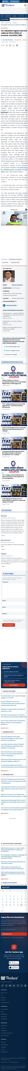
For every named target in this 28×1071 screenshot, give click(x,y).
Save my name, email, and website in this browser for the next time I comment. (14, 620)
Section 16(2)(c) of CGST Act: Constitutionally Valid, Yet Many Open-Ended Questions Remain (13, 703)
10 (2, 899)
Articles (15, 22)
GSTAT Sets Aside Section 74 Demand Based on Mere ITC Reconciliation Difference (13, 722)
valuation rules (15, 262)
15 (21, 899)
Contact (3, 1049)
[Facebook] (2, 985)
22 (21, 902)
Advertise (3, 1047)
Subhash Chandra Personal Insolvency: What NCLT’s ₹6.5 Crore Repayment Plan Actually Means (13, 781)
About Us (3, 1042)
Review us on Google (11, 354)
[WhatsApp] (21, 985)
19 (10, 902)
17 (2, 902)
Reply (3, 535)
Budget (14, 16)
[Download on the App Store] (14, 967)
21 (17, 902)
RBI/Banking (4, 1014)
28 (17, 905)
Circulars (3, 1028)
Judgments (4, 1030)
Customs (3, 997)
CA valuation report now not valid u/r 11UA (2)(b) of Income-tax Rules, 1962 (14, 33)
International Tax (5, 1002)
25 (15, 301)
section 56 (5, 262)
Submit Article (4, 1044)
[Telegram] (25, 985)
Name (4, 600)
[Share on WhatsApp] (13, 45)
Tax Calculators (5, 1035)
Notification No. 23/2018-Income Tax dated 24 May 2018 (14, 170)
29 (21, 905)
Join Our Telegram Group (12, 350)
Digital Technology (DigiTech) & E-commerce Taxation (12, 328)
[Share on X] (6, 45)
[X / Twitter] (6, 985)
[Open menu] (25, 5)
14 (17, 899)
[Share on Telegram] (17, 45)
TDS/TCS (3, 1000)
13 (13, 899)
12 (10, 899)
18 (6, 902)
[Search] (26, 16)
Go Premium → (14, 685)
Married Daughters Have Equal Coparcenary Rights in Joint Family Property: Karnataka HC (12, 738)
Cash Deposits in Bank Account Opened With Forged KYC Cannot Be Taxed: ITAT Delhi (13, 788)
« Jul (2, 910)
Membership (4, 1052)
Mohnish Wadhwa (8, 40)
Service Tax (21, 16)
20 (14, 902)
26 (10, 905)
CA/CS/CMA (4, 1019)
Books (6, 1)
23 (25, 902)
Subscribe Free (7, 934)
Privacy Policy (4, 1062)
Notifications (4, 1025)
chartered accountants (16, 259)
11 (6, 899)
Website (4, 613)
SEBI (2, 1011)
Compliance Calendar (6, 1033)
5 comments (12, 42)
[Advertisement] (14, 69)
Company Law (4, 1009)
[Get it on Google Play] (14, 963)
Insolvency (3, 1016)
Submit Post (15, 1)
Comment (5, 582)
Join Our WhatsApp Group (12, 346)
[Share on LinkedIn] (10, 45)
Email (4, 607)
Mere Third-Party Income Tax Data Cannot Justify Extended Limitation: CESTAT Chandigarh (12, 754)
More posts (4, 728)
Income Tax (8, 16)
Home (2, 16)
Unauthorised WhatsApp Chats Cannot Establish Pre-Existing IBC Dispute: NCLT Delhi (13, 802)
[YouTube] (10, 985)
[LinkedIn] (4, 305)
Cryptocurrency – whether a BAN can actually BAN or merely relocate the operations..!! (13, 314)
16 (25, 899)
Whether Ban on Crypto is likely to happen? (12, 322)
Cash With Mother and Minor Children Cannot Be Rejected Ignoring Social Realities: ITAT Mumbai (12, 746)
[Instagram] (17, 985)
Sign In (23, 1)
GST (2, 995)
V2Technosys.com (5, 1059)
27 (14, 905)
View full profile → (11, 305)
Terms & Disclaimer (13, 1062)
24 (3, 905)
